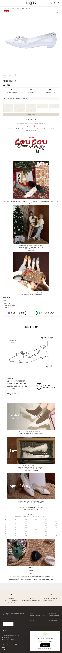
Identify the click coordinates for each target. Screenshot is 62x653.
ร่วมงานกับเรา (33, 618)
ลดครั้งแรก (3, 648)
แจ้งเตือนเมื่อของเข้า (31, 120)
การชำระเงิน (51, 618)
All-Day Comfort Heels (14, 8)
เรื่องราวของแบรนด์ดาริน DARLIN (37, 615)
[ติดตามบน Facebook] (3, 644)
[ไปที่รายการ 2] (10, 75)
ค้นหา (31, 625)
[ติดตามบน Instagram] (7, 644)
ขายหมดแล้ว (31, 114)
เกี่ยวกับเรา (32, 613)
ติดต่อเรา (32, 620)
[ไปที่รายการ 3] (15, 75)
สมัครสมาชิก (8, 624)
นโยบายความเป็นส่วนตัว (54, 620)
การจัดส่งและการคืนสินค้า (54, 615)
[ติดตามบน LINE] (16, 644)
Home (4, 8)
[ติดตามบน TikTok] (12, 644)
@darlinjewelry (11, 602)
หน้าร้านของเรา (33, 622)
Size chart (57, 102)
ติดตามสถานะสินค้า (53, 613)
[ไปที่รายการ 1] (5, 75)
